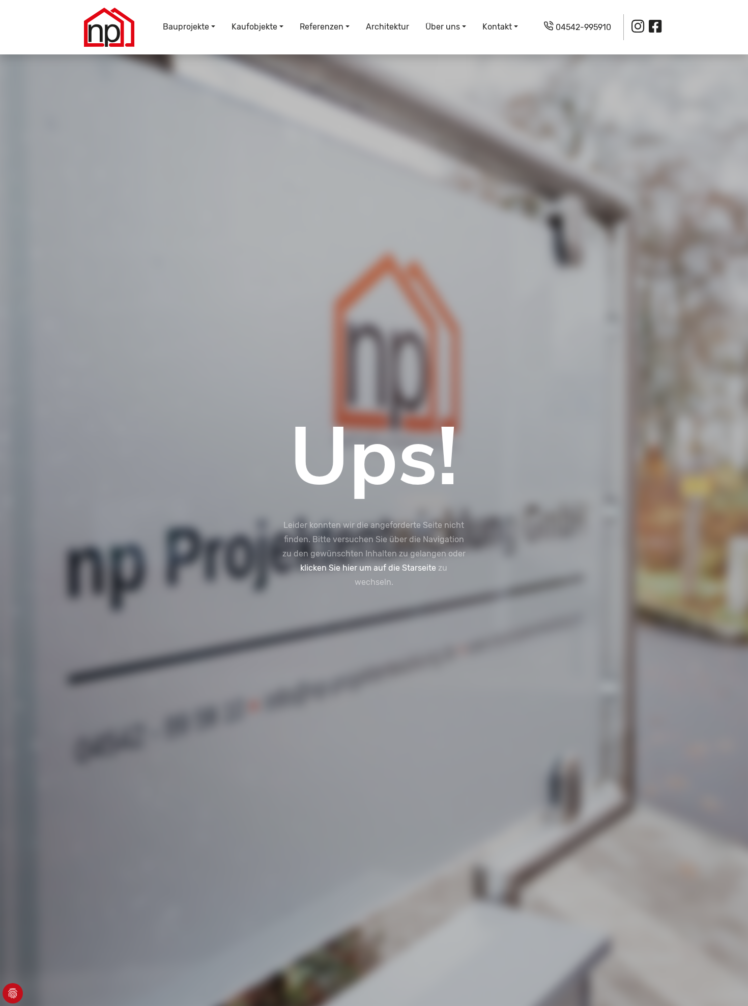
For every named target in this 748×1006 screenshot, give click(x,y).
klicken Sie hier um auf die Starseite (368, 568)
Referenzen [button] (321, 27)
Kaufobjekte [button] (254, 27)
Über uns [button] (442, 27)
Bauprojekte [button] (186, 27)
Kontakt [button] (497, 27)
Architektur (387, 27)
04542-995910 (582, 27)
